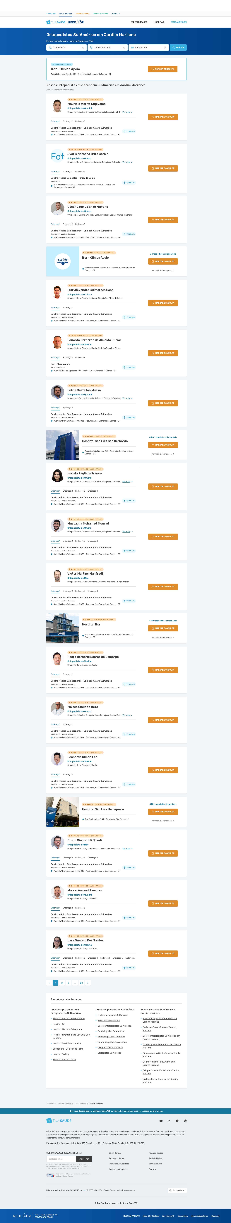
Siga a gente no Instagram (169, 1120)
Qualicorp (215, 1216)
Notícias (116, 14)
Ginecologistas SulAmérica (111, 1036)
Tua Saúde (51, 14)
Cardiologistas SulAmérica (111, 1031)
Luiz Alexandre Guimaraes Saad (90, 290)
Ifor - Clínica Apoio (65, 69)
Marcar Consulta (66, 1104)
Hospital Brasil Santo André (67, 1043)
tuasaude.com (179, 22)
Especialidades (139, 22)
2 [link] (62, 983)
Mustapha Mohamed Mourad (88, 523)
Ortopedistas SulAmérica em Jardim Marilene (161, 1072)
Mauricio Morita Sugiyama (86, 104)
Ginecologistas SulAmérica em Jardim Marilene (162, 1055)
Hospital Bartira (61, 1054)
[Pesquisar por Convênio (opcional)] (165, 47)
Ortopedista (81, 1104)
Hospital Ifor (55, 181)
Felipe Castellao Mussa (84, 390)
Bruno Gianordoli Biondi (84, 840)
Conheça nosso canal (161, 1120)
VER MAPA (130, 131)
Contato (152, 1169)
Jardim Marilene (96, 1104)
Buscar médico (65, 14)
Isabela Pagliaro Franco (84, 473)
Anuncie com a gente (118, 1169)
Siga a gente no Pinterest (185, 1120)
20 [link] (81, 983)
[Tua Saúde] (58, 1120)
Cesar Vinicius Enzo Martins (87, 207)
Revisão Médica (155, 1158)
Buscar (180, 47)
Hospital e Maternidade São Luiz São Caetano (71, 1036)
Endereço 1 (55, 121)
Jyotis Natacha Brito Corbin (87, 154)
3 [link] (68, 983)
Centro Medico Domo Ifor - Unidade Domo (73, 178)
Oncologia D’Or (168, 1216)
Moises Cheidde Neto (82, 707)
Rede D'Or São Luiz (151, 1216)
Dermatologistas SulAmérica (112, 1042)
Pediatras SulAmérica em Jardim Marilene (159, 1029)
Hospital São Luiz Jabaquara (67, 1029)
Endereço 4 (93, 491)
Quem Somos (115, 1153)
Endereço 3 (80, 121)
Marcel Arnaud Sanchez (84, 890)
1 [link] (55, 983)
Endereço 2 (68, 121)
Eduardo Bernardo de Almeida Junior (94, 340)
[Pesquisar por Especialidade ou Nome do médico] (83, 47)
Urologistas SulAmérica (109, 1053)
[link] (88, 983)
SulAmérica (183, 1216)
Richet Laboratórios (199, 1216)
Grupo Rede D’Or (130, 1203)
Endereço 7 (130, 958)
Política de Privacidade (119, 1164)
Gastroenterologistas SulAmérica (114, 1026)
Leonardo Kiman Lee (82, 757)
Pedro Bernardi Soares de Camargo (93, 657)
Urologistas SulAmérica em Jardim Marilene (160, 1081)
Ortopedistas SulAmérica (110, 1047)
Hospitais (159, 22)
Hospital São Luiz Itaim (64, 1059)
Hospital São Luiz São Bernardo (63, 131)
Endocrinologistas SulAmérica (113, 1015)
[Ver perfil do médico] (57, 105)
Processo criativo (116, 1158)
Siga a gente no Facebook (177, 1120)
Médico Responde (100, 14)
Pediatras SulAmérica (109, 1020)
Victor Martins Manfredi (85, 573)
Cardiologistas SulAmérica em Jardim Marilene (162, 1046)
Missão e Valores (156, 1153)
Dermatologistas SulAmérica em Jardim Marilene (159, 1063)
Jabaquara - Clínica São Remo (68, 1049)
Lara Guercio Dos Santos (85, 940)
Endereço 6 (118, 958)
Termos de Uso (155, 1164)
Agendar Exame (83, 14)
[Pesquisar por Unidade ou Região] (124, 47)
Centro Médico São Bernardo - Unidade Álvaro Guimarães (81, 128)
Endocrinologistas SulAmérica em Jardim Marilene (160, 1020)
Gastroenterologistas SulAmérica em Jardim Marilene (161, 1037)
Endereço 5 (105, 958)
